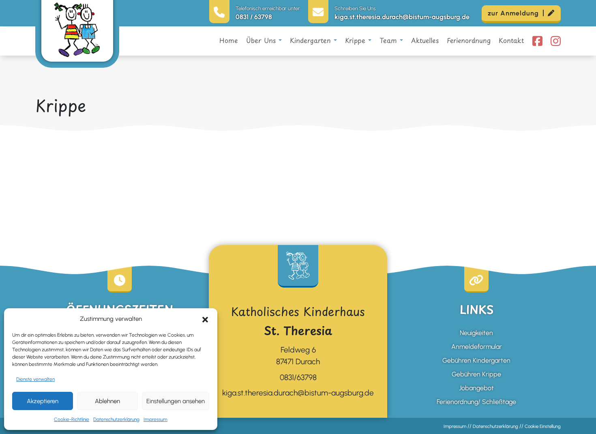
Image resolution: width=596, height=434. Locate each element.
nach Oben (579, 410)
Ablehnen (107, 401)
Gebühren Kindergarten (476, 360)
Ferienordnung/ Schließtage (476, 402)
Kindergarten (312, 40)
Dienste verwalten (35, 379)
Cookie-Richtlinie (71, 419)
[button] (205, 319)
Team (389, 40)
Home (228, 40)
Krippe (356, 40)
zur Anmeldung (513, 13)
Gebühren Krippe (476, 374)
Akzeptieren (42, 401)
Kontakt (511, 40)
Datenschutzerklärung (116, 419)
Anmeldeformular (476, 346)
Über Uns (262, 40)
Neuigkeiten (476, 333)
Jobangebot (476, 388)
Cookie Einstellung (543, 426)
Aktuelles (425, 40)
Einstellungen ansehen (175, 401)
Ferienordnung (469, 40)
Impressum (155, 419)
